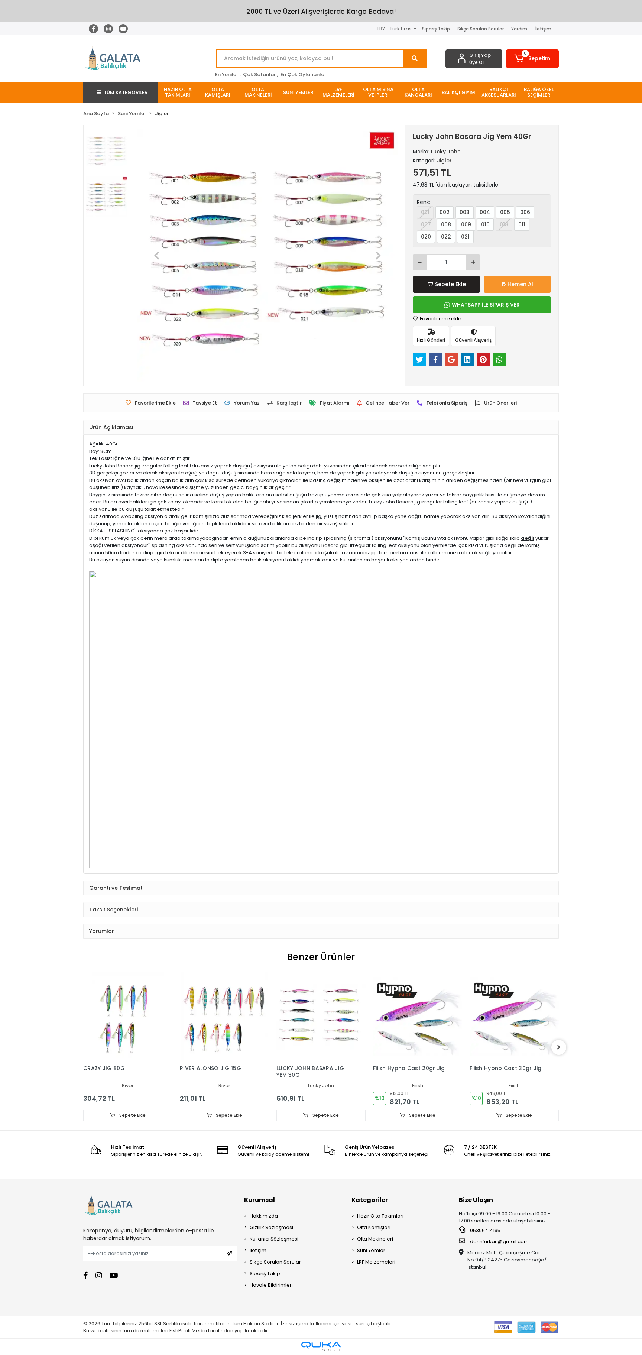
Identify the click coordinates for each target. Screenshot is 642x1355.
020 (426, 236)
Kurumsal (259, 1200)
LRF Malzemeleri (376, 1261)
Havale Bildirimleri (271, 1284)
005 (505, 212)
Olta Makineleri (375, 1238)
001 (425, 212)
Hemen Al (520, 284)
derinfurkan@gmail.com (499, 1241)
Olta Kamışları (373, 1227)
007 (426, 224)
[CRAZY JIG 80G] (127, 1016)
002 (445, 212)
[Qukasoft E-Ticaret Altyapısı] (321, 1346)
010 (485, 224)
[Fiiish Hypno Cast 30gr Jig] (514, 1016)
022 (446, 236)
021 (465, 236)
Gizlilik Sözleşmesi (271, 1227)
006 (525, 212)
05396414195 (484, 1230)
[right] (558, 1047)
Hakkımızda (264, 1215)
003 (465, 212)
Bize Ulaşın (476, 1200)
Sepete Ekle (450, 284)
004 (485, 212)
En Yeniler (226, 74)
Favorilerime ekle (440, 318)
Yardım (519, 29)
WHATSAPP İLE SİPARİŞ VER (486, 304)
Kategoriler (369, 1200)
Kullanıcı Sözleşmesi (274, 1238)
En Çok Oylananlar (303, 74)
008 (446, 224)
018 (504, 224)
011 (521, 224)
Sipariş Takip (436, 29)
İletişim (543, 29)
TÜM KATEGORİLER (125, 92)
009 (466, 224)
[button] (532, 58)
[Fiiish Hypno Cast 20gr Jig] (417, 1016)
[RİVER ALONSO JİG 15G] (224, 1016)
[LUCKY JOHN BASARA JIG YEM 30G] (321, 1016)
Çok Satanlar (259, 74)
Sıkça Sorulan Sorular (480, 29)
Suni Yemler (371, 1250)
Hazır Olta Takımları (380, 1215)
